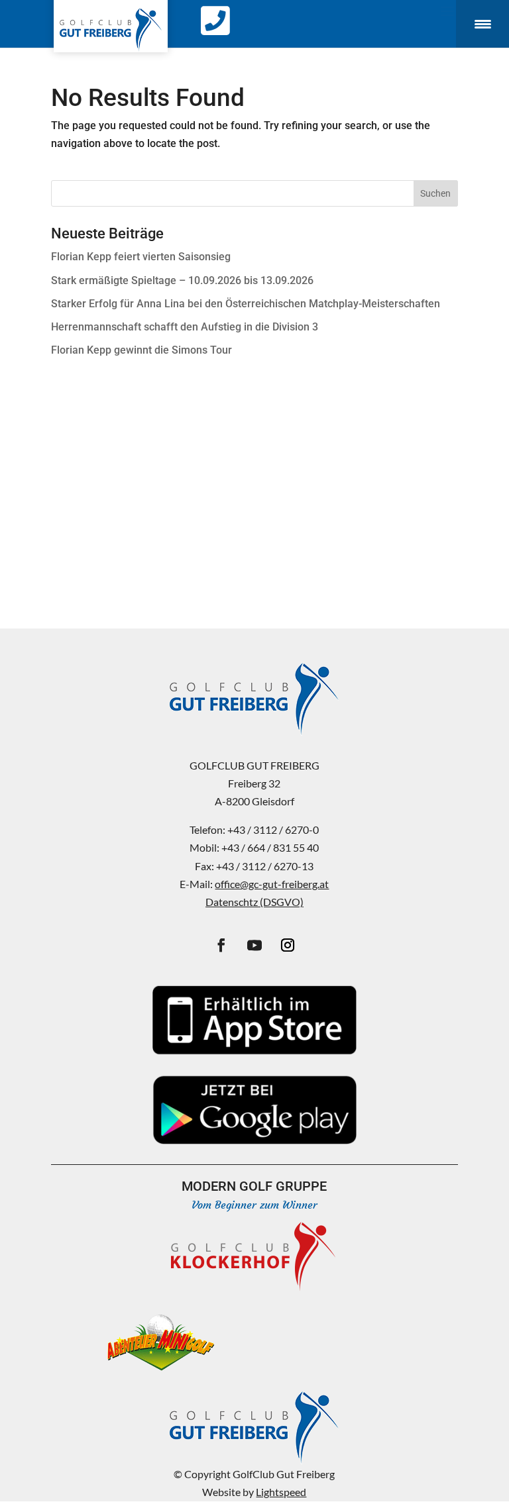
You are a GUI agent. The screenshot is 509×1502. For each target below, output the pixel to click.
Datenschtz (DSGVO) (254, 901)
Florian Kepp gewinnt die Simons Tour (141, 350)
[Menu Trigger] (482, 24)
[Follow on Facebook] (221, 945)
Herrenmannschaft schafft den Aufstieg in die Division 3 (184, 327)
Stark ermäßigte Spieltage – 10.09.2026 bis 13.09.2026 (182, 280)
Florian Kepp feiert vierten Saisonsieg (141, 256)
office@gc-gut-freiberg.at (272, 883)
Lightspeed (281, 1491)
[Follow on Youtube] (254, 945)
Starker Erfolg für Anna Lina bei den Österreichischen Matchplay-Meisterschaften (245, 303)
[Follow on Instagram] (287, 945)
